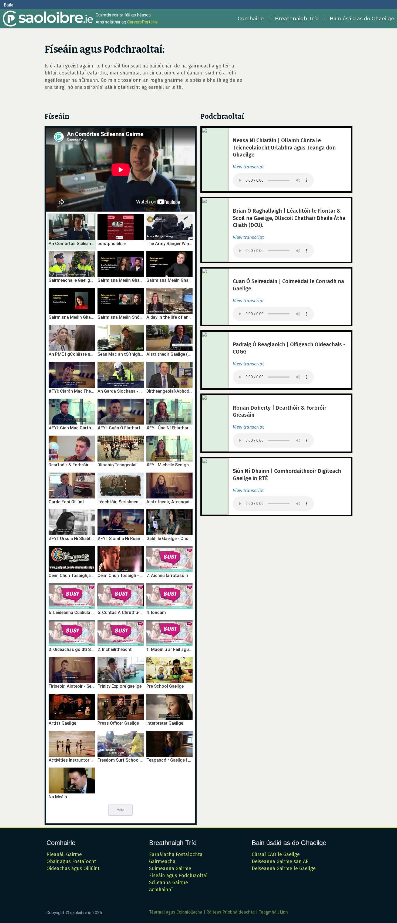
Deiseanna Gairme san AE (280, 861)
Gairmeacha (162, 861)
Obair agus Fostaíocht (71, 861)
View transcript (248, 167)
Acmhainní (161, 890)
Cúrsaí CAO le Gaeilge (276, 854)
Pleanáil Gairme (64, 854)
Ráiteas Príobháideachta (230, 912)
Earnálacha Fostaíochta (176, 854)
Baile (9, 5)
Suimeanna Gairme (170, 868)
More (120, 810)
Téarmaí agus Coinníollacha (175, 912)
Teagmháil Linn (273, 912)
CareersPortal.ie (142, 22)
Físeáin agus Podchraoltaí (178, 875)
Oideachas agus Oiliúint (73, 868)
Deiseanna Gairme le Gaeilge (284, 868)
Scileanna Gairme (168, 882)
